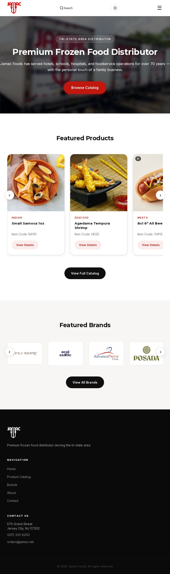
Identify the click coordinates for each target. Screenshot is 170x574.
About (11, 493)
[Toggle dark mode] (115, 8)
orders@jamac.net (20, 542)
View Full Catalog (85, 273)
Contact (12, 501)
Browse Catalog (85, 88)
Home (11, 469)
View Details (25, 245)
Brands (12, 485)
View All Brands (85, 382)
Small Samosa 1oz (28, 223)
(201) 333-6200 (18, 535)
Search (68, 8)
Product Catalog (19, 477)
